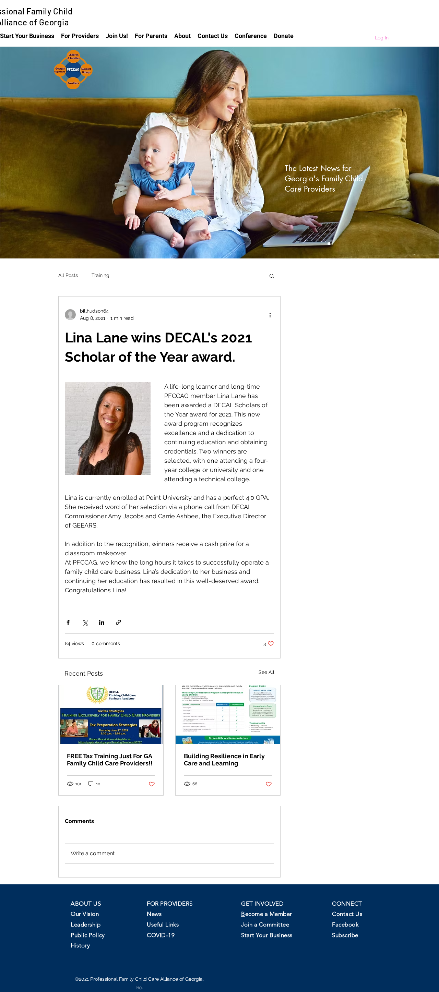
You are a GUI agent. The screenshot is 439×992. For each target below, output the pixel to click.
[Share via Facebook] (68, 622)
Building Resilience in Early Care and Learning (224, 759)
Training (100, 275)
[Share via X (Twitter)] (85, 622)
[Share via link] (118, 622)
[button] (80, 35)
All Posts (68, 275)
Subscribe (345, 935)
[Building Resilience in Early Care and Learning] (228, 714)
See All (266, 672)
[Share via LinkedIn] (101, 622)
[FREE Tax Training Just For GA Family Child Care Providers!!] (111, 714)
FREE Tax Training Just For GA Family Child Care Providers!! (110, 759)
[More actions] (270, 315)
